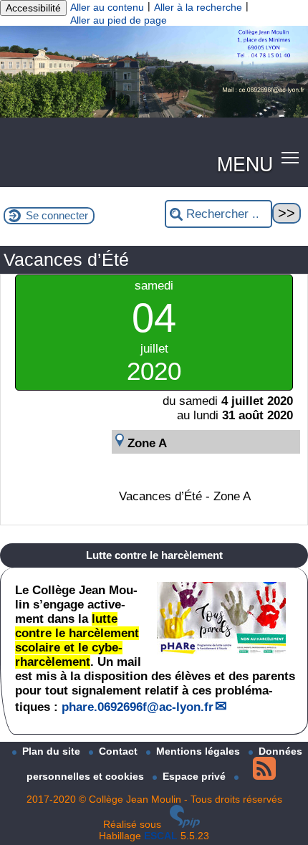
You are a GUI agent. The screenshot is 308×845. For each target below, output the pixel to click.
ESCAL (161, 835)
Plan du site (52, 751)
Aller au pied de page (118, 20)
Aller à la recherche (198, 7)
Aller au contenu (107, 7)
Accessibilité (33, 8)
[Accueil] (154, 114)
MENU (245, 163)
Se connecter (57, 215)
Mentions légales (199, 751)
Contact (119, 751)
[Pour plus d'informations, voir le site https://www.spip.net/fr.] (185, 824)
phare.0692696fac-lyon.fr (137, 707)
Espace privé (195, 776)
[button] (290, 157)
